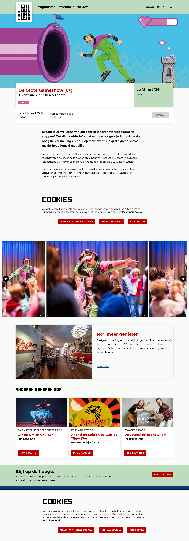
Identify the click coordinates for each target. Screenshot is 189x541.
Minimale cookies (111, 221)
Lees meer (103, 366)
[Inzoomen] (48, 315)
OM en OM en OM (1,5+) (36, 435)
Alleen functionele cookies (76, 221)
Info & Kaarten (28, 453)
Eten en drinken (158, 7)
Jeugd (23, 102)
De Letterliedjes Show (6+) (145, 435)
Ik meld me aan (162, 474)
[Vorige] (6, 279)
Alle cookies (137, 221)
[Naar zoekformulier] (171, 7)
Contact (150, 7)
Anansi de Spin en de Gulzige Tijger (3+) (94, 436)
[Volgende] (183, 279)
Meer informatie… (132, 212)
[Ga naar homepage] (24, 8)
